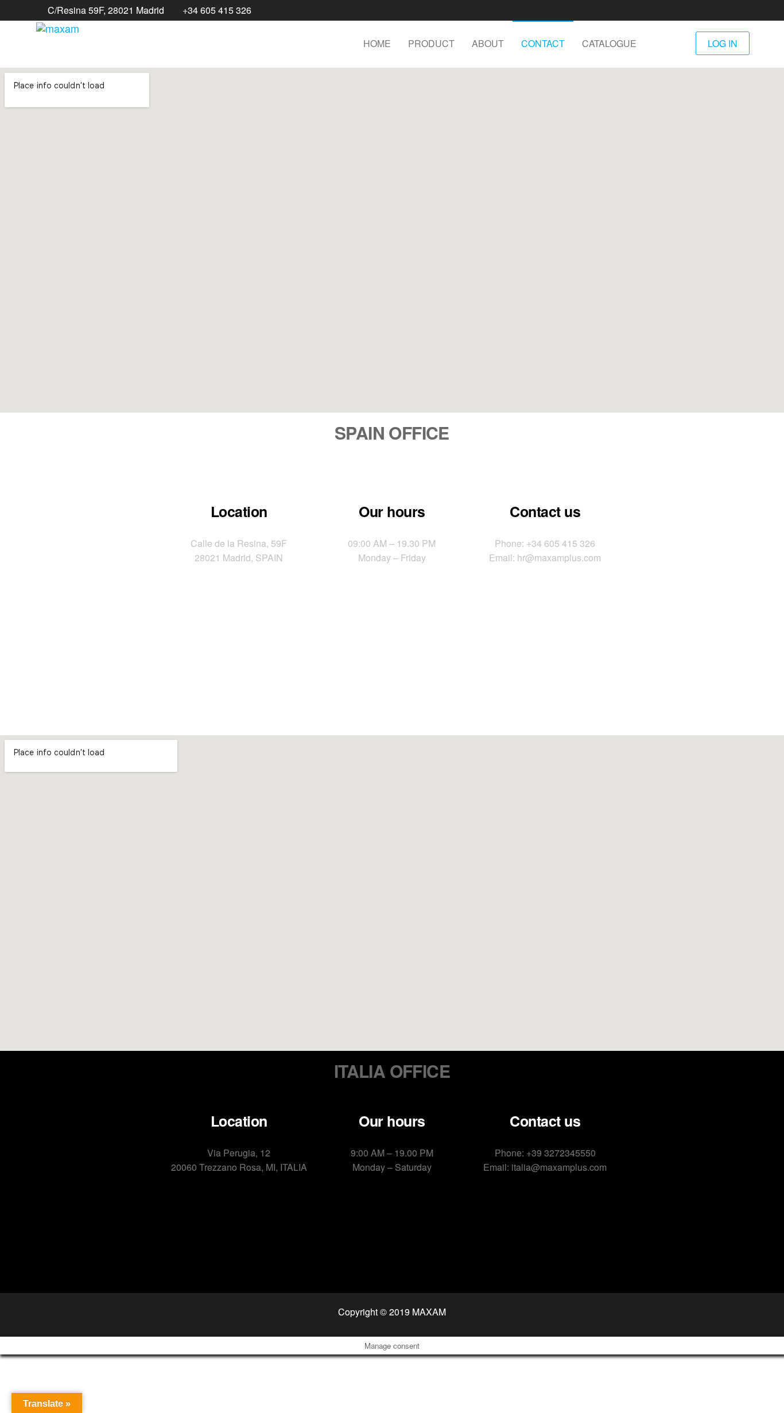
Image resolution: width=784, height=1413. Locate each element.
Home (377, 43)
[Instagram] (431, 664)
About (488, 43)
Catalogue (609, 43)
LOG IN (723, 43)
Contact (543, 43)
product (431, 43)
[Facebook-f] (353, 664)
